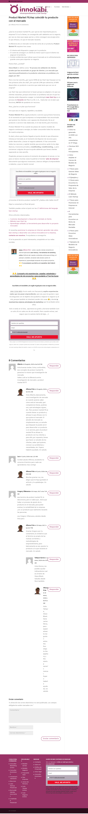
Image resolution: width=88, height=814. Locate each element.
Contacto (39, 7)
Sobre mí (37, 765)
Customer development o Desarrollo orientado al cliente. (31, 219)
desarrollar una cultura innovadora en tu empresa (37, 233)
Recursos (13, 781)
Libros (47, 7)
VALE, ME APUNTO (35, 193)
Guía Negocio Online (25, 795)
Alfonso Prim (15, 25)
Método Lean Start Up (18, 221)
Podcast (39, 12)
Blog (46, 12)
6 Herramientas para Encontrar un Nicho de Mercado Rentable (74, 219)
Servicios (65, 7)
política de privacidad (29, 188)
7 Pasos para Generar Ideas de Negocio (74, 171)
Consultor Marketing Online (13, 766)
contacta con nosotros (17, 236)
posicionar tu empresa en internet (30, 230)
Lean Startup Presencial (13, 786)
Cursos (57, 7)
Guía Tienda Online (24, 788)
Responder (54, 366)
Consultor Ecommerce (13, 772)
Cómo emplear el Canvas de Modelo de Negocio (72, 160)
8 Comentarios (24, 25)
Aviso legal (38, 772)
